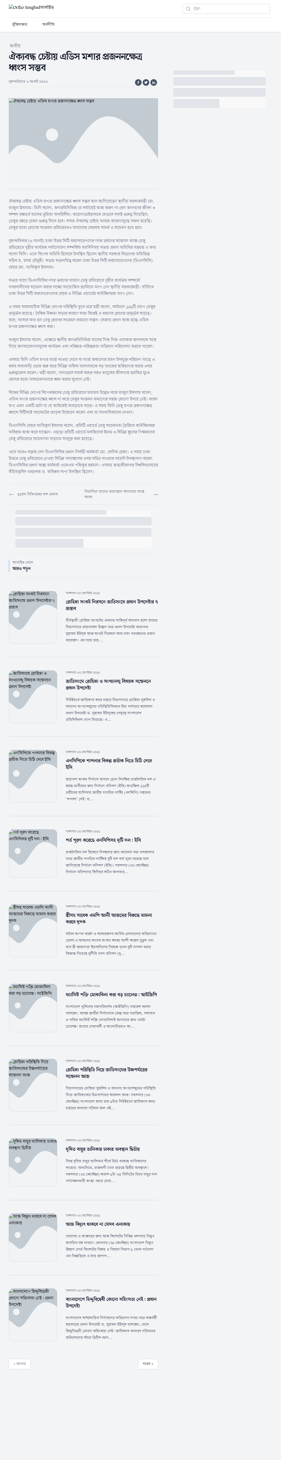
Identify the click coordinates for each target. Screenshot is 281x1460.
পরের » (148, 1364)
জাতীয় (15, 46)
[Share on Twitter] (146, 82)
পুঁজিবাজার (19, 24)
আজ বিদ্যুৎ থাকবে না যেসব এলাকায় (98, 1224)
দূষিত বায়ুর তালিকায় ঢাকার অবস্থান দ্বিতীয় (103, 1149)
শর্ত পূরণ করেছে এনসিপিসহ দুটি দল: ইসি (103, 840)
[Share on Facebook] (138, 82)
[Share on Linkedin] (153, 82)
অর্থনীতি (49, 24)
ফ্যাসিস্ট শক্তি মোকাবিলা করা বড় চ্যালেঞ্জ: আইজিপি (111, 995)
